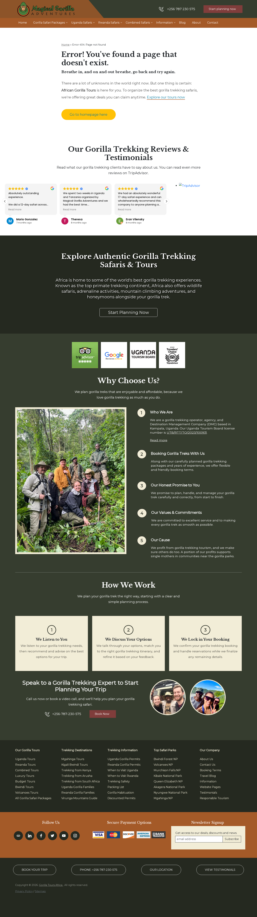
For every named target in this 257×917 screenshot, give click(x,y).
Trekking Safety (119, 781)
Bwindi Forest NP (166, 759)
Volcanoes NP (163, 764)
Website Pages (210, 787)
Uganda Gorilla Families (77, 787)
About (196, 22)
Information (164, 22)
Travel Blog (208, 776)
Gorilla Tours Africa (51, 885)
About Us (206, 759)
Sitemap (40, 891)
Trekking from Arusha (76, 776)
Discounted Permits (121, 798)
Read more (158, 440)
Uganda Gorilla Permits (124, 759)
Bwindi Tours (24, 787)
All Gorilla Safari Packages (33, 798)
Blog (182, 22)
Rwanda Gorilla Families (77, 792)
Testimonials (208, 792)
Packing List (116, 787)
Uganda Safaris (81, 22)
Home (22, 22)
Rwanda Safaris (108, 22)
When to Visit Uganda (123, 770)
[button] (166, 201)
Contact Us (207, 764)
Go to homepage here (88, 114)
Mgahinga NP (163, 798)
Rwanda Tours (25, 764)
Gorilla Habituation (121, 792)
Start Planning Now (128, 312)
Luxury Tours (24, 776)
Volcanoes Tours (26, 792)
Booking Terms (210, 770)
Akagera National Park (169, 787)
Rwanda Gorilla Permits (124, 764)
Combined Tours (26, 770)
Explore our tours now (166, 97)
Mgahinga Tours (72, 759)
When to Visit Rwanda (123, 776)
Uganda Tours (25, 759)
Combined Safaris (138, 22)
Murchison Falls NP (167, 770)
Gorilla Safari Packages (49, 22)
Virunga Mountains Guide (79, 798)
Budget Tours (25, 781)
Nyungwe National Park (170, 792)
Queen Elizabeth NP (168, 781)
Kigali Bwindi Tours (74, 764)
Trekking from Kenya (76, 770)
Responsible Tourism (214, 798)
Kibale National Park (168, 776)
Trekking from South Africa (80, 781)
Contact (212, 22)
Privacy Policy (24, 891)
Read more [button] (15, 209)
